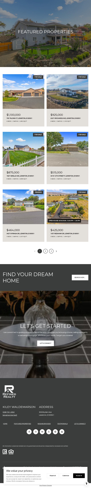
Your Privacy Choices (45, 485)
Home (5, 424)
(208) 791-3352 (9, 412)
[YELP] (48, 431)
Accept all (79, 475)
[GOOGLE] (55, 431)
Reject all (53, 475)
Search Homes (80, 277)
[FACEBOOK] (29, 431)
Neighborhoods (44, 424)
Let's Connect (80, 424)
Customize (66, 475)
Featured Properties (22, 424)
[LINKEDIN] (42, 431)
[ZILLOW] (61, 431)
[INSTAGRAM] (35, 431)
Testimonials (62, 424)
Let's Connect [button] (45, 343)
